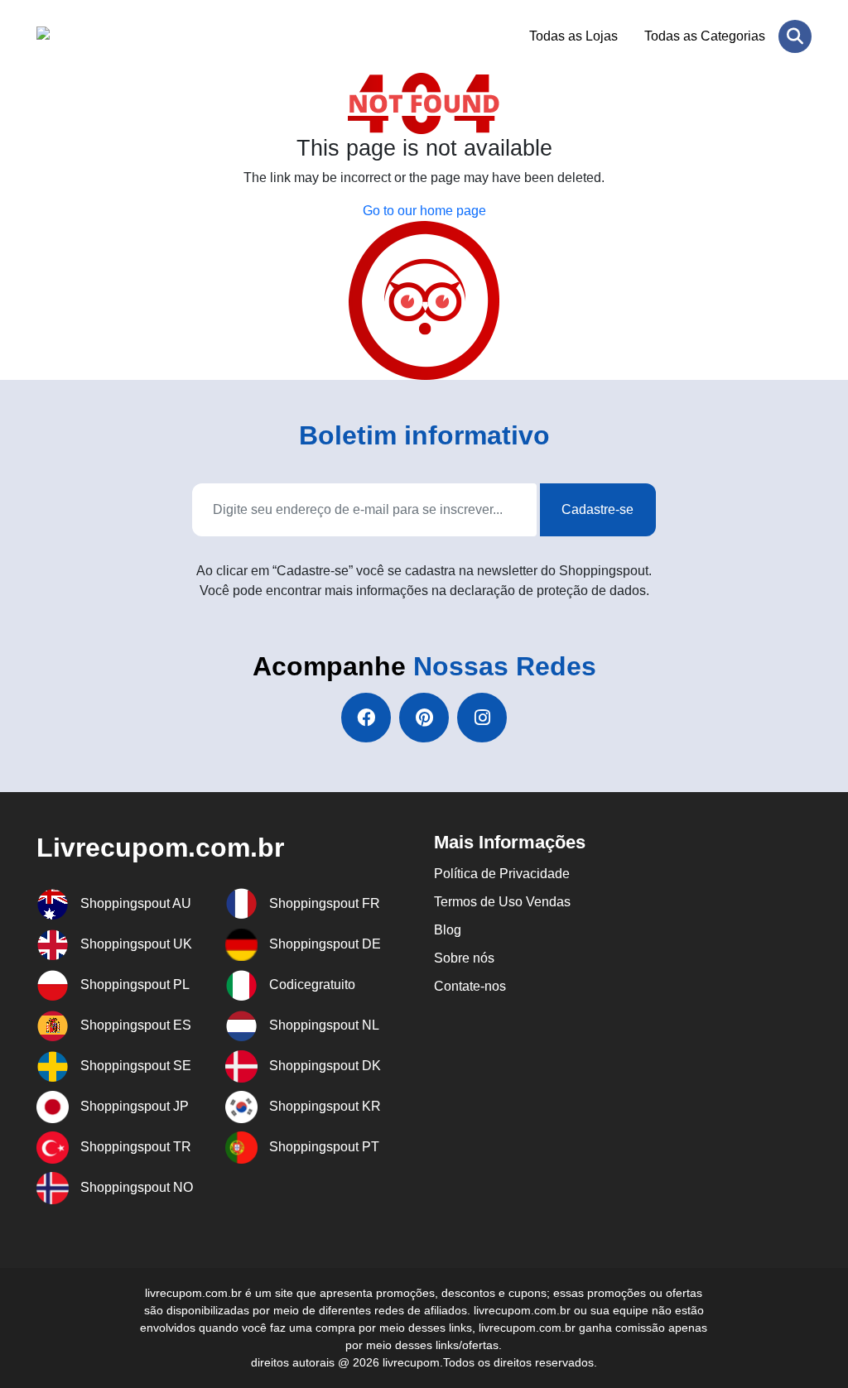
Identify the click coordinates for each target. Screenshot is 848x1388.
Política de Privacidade (502, 874)
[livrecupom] (117, 36)
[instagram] (482, 717)
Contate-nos (470, 986)
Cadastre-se (597, 509)
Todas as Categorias (704, 36)
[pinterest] (424, 717)
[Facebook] (366, 717)
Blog (447, 930)
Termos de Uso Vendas (502, 902)
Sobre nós (464, 958)
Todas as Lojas (573, 36)
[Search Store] (795, 36)
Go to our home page (424, 211)
